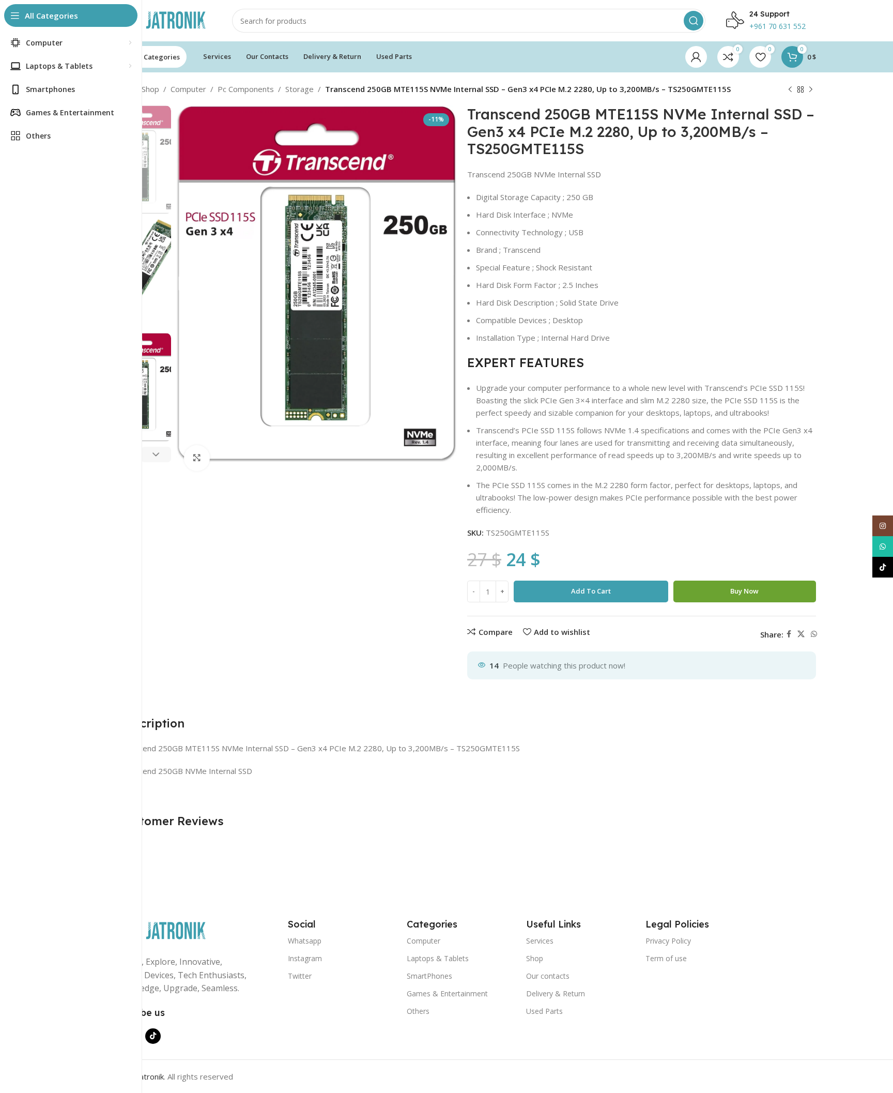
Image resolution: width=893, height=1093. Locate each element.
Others (418, 1011)
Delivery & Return (555, 993)
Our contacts (547, 976)
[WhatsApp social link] (814, 634)
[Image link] (159, 930)
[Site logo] (159, 19)
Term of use (666, 958)
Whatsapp (304, 941)
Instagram (305, 958)
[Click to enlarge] (197, 458)
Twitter (300, 976)
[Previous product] (790, 90)
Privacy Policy (668, 941)
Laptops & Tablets (438, 958)
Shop (150, 89)
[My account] (696, 57)
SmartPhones (429, 976)
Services (539, 941)
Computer (188, 89)
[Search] (693, 21)
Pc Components (246, 89)
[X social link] (801, 634)
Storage (299, 89)
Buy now (744, 591)
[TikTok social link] (153, 1036)
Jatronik (150, 1076)
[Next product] (811, 90)
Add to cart (591, 591)
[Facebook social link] (788, 634)
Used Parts (544, 1011)
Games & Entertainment (447, 993)
